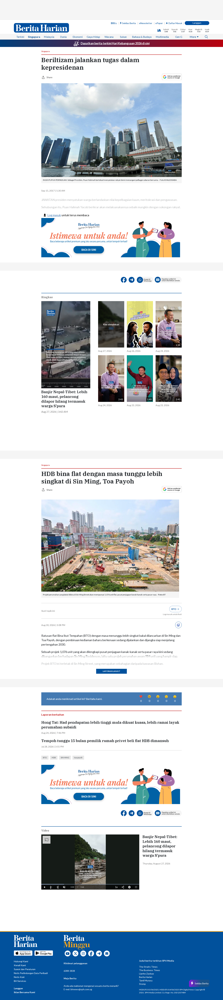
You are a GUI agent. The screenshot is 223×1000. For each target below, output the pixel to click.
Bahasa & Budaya (141, 36)
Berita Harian (145, 977)
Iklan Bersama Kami (24, 992)
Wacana (108, 36)
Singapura (34, 36)
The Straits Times (148, 966)
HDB (54, 757)
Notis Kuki (19, 977)
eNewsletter (145, 23)
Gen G (178, 36)
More (193, 36)
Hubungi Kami (21, 961)
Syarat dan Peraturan (24, 969)
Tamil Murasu (145, 980)
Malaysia (49, 36)
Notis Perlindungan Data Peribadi (31, 973)
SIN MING (65, 757)
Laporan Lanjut (111, 671)
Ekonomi (78, 36)
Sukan (123, 36)
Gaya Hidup (93, 36)
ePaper (159, 23)
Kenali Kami (20, 965)
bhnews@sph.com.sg (81, 989)
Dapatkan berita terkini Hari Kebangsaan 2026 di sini (115, 43)
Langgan (197, 22)
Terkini (20, 36)
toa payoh (78, 757)
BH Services (20, 981)
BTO (45, 757)
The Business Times (149, 970)
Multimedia (162, 36)
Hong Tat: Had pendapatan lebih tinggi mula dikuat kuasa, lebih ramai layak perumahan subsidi (110, 724)
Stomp (142, 983)
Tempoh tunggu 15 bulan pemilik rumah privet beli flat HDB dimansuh (105, 740)
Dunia (63, 36)
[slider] (90, 884)
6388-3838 (69, 970)
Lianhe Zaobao (146, 973)
